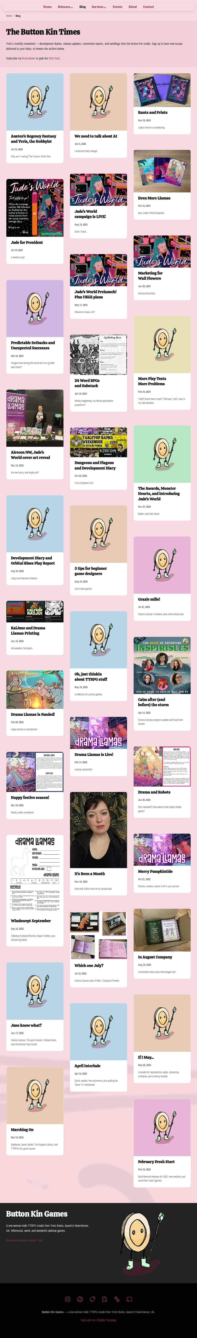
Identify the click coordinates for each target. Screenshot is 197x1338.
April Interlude (87, 1065)
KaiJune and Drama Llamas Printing (28, 631)
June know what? (26, 1025)
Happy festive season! (30, 797)
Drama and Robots (154, 792)
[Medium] (105, 1300)
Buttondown (28, 58)
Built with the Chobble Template (98, 1320)
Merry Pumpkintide (155, 871)
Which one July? (89, 965)
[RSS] (129, 1300)
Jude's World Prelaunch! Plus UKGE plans (95, 294)
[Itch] (117, 1300)
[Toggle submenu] (71, 7)
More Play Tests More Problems (152, 381)
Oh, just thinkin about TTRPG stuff (91, 676)
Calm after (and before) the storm (153, 702)
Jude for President (27, 242)
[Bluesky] (80, 1300)
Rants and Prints (153, 112)
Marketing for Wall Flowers (150, 276)
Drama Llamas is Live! (94, 754)
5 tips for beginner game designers (91, 571)
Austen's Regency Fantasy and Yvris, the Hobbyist (33, 139)
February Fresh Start (156, 1161)
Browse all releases (17, 1240)
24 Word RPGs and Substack (87, 383)
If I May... (146, 1057)
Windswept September (31, 920)
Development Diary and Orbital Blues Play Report (33, 560)
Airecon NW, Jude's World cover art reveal (30, 455)
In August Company (155, 957)
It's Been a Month (90, 873)
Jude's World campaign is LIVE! (90, 214)
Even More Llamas (154, 197)
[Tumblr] (92, 1300)
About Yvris (36, 1240)
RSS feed (54, 58)
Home (9, 15)
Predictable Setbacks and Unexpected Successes (33, 345)
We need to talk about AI (96, 136)
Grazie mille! (149, 599)
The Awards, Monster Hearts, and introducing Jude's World (159, 493)
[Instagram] (68, 1300)
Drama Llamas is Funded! (33, 714)
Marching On (22, 1129)
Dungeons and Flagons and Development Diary (95, 465)
